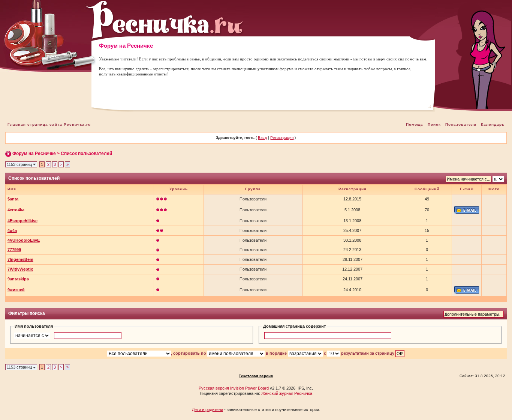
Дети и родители (207, 409)
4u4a (12, 230)
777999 (14, 249)
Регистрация (281, 137)
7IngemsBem (20, 259)
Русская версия (214, 388)
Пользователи (460, 124)
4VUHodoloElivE (23, 240)
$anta (12, 199)
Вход (262, 137)
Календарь (493, 124)
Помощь (414, 124)
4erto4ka (15, 210)
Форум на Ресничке (34, 153)
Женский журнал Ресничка (286, 393)
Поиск (434, 124)
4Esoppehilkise (22, 220)
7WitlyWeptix (20, 269)
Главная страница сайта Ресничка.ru (49, 124)
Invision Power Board (249, 388)
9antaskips (18, 279)
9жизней (16, 290)
